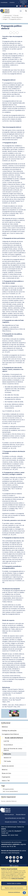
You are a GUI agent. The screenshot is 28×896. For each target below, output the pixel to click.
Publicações (6, 17)
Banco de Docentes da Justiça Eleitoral (13, 749)
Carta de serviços (9, 814)
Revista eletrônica (17, 17)
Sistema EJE (7, 757)
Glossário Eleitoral (20, 814)
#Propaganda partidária (8, 789)
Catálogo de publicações (9, 730)
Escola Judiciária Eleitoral (14, 738)
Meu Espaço (22, 822)
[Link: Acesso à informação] (17, 6)
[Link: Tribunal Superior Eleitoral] (5, 810)
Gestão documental (8, 766)
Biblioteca (5, 727)
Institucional (8, 15)
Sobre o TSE (6, 780)
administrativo (6, 844)
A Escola (15, 15)
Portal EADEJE (8, 745)
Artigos (5, 19)
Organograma (6, 777)
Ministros (4, 769)
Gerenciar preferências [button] (14, 892)
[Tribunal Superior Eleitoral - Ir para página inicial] (5, 11)
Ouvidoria (12, 2)
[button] (26, 11)
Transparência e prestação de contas (23, 2)
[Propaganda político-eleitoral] (14, 713)
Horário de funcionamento (10, 850)
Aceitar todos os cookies (14, 883)
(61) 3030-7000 (13, 835)
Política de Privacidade (17, 878)
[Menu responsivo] (21, 11)
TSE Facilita (7, 761)
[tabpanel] (14, 371)
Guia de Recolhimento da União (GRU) (15, 818)
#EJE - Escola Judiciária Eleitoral (10, 791)
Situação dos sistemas (11, 822)
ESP (27, 6)
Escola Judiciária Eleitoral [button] (8, 801)
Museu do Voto (6, 773)
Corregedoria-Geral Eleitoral (10, 734)
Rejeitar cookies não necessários (14, 888)
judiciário (16, 844)
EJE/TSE (6, 741)
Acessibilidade (4, 2)
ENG (22, 6)
